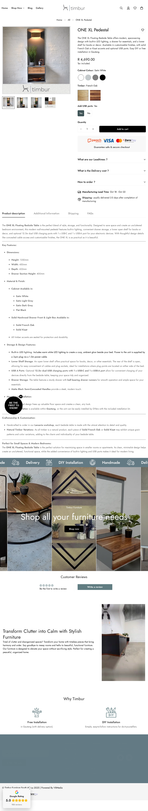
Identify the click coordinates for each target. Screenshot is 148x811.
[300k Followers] (120, 757)
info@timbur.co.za (125, 751)
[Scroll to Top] (142, 795)
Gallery (39, 8)
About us (95, 758)
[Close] (21, 396)
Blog (30, 8)
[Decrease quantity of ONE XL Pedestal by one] (81, 129)
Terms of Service (73, 749)
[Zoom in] (64, 32)
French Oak (83, 95)
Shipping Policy (72, 763)
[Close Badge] (29, 788)
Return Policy (71, 758)
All (69, 20)
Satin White (81, 77)
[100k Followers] (129, 757)
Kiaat (95, 95)
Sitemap (69, 768)
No (88, 113)
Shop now (74, 529)
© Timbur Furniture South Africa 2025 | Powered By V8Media (32, 787)
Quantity (82, 122)
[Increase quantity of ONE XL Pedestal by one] (93, 129)
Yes (80, 113)
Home (59, 20)
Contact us (96, 763)
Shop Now (16, 8)
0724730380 (123, 748)
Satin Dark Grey (95, 77)
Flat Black (103, 77)
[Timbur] (74, 8)
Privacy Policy (71, 753)
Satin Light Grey (88, 77)
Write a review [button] (95, 587)
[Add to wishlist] (142, 30)
